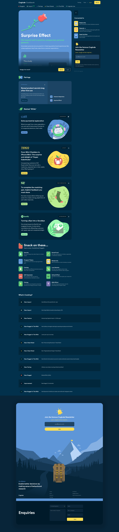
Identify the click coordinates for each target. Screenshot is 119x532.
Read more (24, 132)
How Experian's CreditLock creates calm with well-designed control (57, 391)
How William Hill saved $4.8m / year (50, 302)
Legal (74, 497)
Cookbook (75, 491)
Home (51, 491)
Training (79, 2)
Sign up (97, 2)
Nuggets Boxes (75, 493)
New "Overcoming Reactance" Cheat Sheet (51, 342)
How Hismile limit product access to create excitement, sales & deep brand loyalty (60, 359)
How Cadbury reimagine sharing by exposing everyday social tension (57, 326)
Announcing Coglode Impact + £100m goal (51, 318)
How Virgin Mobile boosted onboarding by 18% (52, 310)
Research (51, 495)
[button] (85, 2)
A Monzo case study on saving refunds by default (52, 367)
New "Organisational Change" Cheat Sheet (51, 350)
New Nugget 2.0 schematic (48, 383)
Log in (90, 2)
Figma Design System (77, 495)
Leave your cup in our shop (47, 334)
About (51, 493)
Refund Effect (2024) (46, 375)
